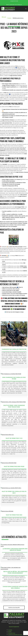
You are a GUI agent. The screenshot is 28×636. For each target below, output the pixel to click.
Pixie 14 (19, 67)
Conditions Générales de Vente (15, 634)
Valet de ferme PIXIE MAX (14, 515)
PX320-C (4, 264)
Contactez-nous (11, 633)
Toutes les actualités (14, 607)
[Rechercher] (25, 20)
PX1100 (3, 272)
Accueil (4, 17)
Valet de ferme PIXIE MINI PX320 (14, 466)
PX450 (25, 266)
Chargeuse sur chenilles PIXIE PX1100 (14, 349)
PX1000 (3, 269)
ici (22, 312)
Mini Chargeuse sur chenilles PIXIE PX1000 (14, 378)
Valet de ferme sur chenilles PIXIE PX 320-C (14, 492)
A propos (10, 629)
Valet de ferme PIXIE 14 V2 (14, 438)
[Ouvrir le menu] (26, 9)
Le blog (9, 631)
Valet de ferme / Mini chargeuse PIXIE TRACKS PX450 (14, 406)
